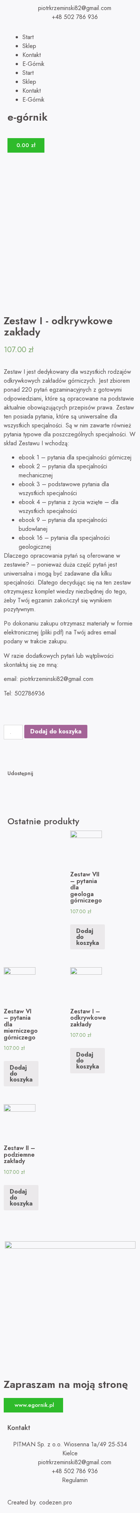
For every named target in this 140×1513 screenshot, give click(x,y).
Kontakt (31, 55)
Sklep (29, 46)
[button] (33, 1405)
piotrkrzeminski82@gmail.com (56, 679)
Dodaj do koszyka (55, 731)
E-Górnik (33, 64)
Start (28, 37)
